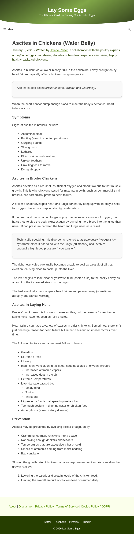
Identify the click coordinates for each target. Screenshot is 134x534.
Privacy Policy (44, 506)
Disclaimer (26, 506)
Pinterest (74, 521)
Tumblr (87, 521)
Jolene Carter (59, 50)
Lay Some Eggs (67, 10)
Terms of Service (67, 506)
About (12, 506)
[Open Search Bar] (129, 29)
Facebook (60, 521)
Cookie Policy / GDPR (95, 506)
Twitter (47, 521)
